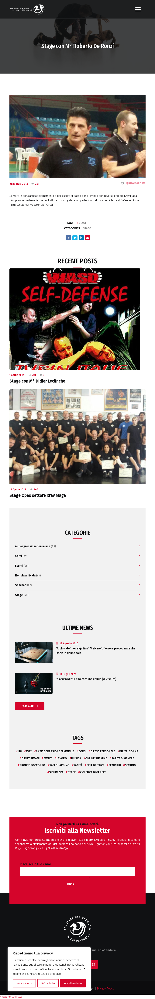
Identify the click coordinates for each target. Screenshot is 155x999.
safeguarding (59, 765)
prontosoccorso (32, 765)
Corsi (18, 556)
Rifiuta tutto (48, 983)
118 (19, 751)
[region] (49, 969)
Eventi (19, 566)
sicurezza (56, 772)
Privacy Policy (105, 988)
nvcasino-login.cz (11, 996)
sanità (77, 765)
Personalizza (24, 983)
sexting (130, 765)
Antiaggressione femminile (32, 546)
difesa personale (103, 751)
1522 (29, 751)
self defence (95, 765)
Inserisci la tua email (36, 864)
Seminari (20, 585)
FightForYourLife (135, 183)
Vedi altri (28, 706)
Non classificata (25, 575)
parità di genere (123, 758)
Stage (82, 223)
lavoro (62, 758)
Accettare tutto (73, 983)
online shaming (96, 758)
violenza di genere (93, 772)
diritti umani (31, 758)
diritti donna (128, 751)
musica (76, 758)
